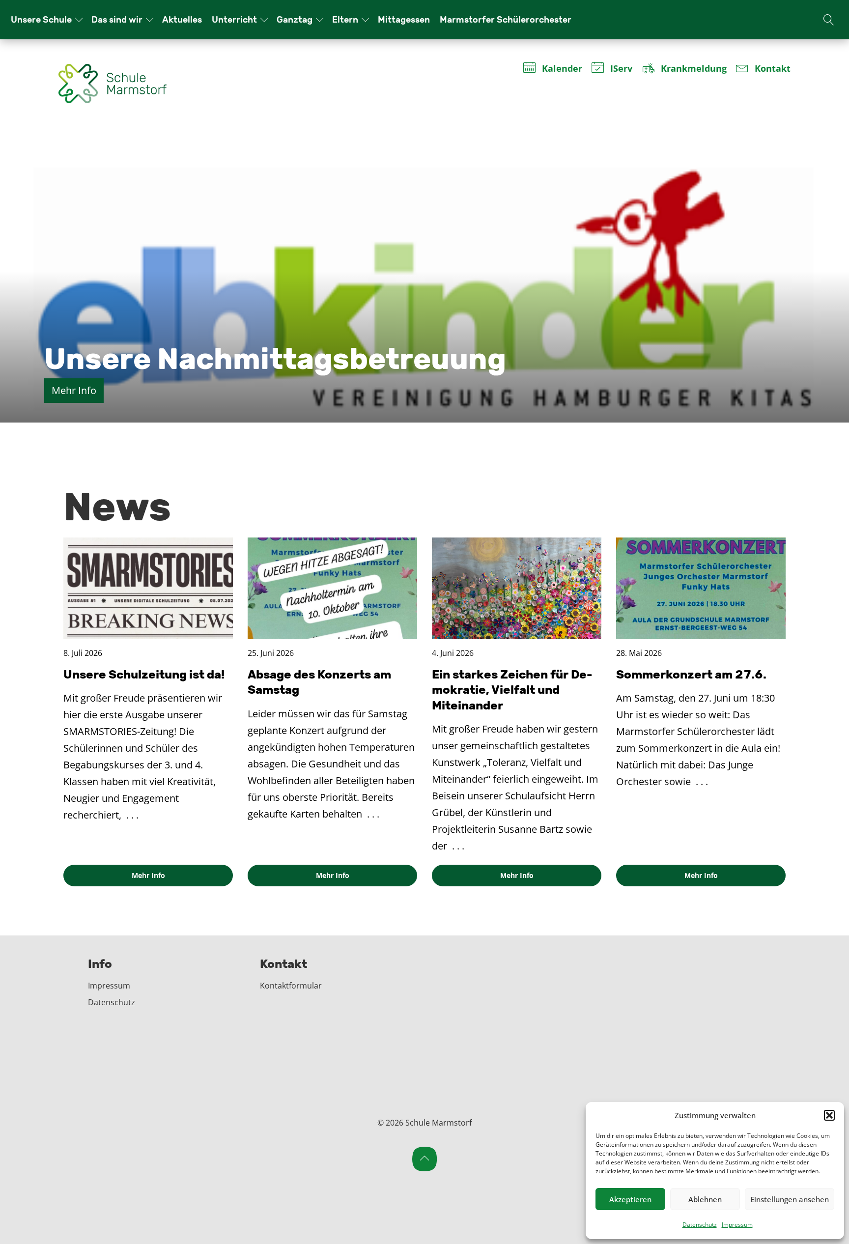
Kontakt (773, 69)
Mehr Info (74, 390)
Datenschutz (699, 1224)
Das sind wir (116, 19)
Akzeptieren (630, 1199)
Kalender (561, 69)
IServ (621, 69)
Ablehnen (705, 1199)
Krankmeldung (693, 69)
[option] (424, 275)
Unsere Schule (41, 19)
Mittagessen (404, 19)
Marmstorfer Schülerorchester (505, 19)
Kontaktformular (291, 985)
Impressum (737, 1224)
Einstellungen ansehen (789, 1199)
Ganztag (294, 19)
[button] (829, 1115)
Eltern (345, 19)
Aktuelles (182, 19)
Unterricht (234, 19)
